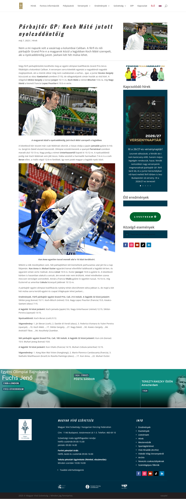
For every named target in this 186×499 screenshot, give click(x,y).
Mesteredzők (144, 442)
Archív (141, 457)
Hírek (33, 6)
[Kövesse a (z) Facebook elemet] (125, 245)
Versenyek (83, 6)
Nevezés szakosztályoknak (151, 461)
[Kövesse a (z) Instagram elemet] (131, 245)
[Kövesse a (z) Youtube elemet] (137, 245)
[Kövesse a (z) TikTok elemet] (143, 245)
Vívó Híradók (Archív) (148, 450)
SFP (132, 6)
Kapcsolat (142, 6)
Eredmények (101, 6)
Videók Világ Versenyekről (151, 453)
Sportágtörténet (146, 446)
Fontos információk (49, 6)
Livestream (144, 216)
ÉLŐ (153, 6)
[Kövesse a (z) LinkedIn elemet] (148, 245)
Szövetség (119, 6)
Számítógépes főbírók (148, 465)
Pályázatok (68, 6)
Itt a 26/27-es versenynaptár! (145, 149)
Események (143, 431)
